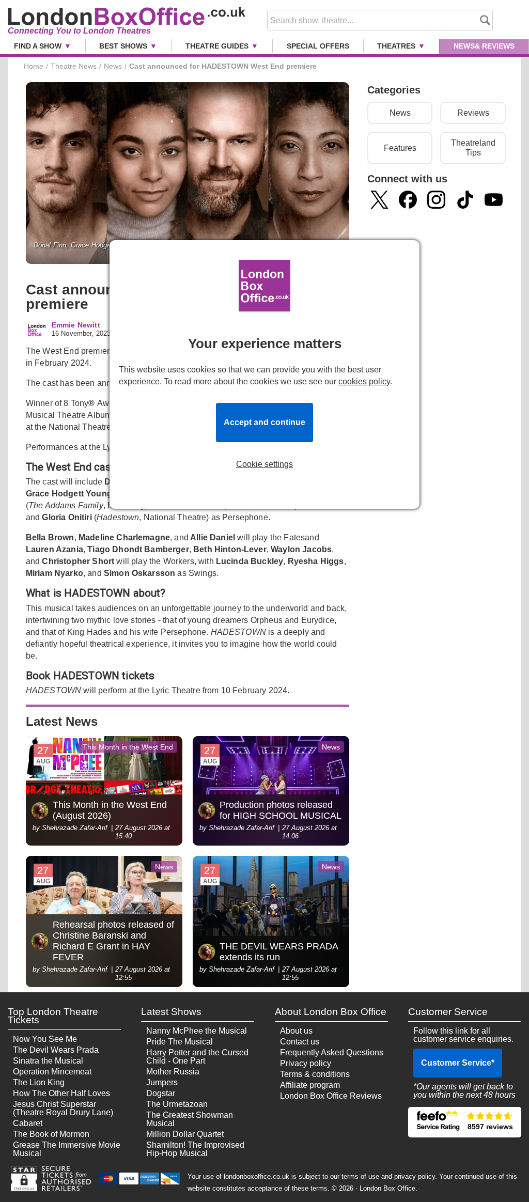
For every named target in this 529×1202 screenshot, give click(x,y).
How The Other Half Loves (61, 1093)
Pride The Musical (179, 1041)
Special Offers (318, 46)
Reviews (473, 112)
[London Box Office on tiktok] (465, 200)
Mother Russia (172, 1071)
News (484, 46)
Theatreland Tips (473, 147)
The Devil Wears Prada (56, 1049)
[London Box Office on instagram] (436, 200)
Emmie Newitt (76, 325)
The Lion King (39, 1082)
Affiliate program (310, 1085)
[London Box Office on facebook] (408, 200)
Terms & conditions (315, 1074)
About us (296, 1030)
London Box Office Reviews (331, 1095)
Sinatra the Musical (48, 1060)
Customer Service (457, 1062)
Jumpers (162, 1082)
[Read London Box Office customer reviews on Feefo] (464, 1122)
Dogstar (160, 1093)
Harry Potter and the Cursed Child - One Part (197, 1056)
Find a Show (37, 46)
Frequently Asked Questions (331, 1052)
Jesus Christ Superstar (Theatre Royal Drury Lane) (63, 1108)
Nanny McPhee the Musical (196, 1030)
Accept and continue (264, 422)
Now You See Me (45, 1039)
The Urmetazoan (177, 1104)
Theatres (396, 46)
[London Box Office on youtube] (494, 200)
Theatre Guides (216, 46)
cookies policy (364, 381)
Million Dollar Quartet (185, 1134)
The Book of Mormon (51, 1134)
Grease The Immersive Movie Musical (66, 1149)
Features (400, 148)
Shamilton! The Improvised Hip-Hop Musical (195, 1149)
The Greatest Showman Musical (189, 1119)
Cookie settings (264, 464)
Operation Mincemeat (52, 1071)
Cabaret (27, 1123)
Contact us (299, 1041)
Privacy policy (305, 1063)
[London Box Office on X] (379, 200)
